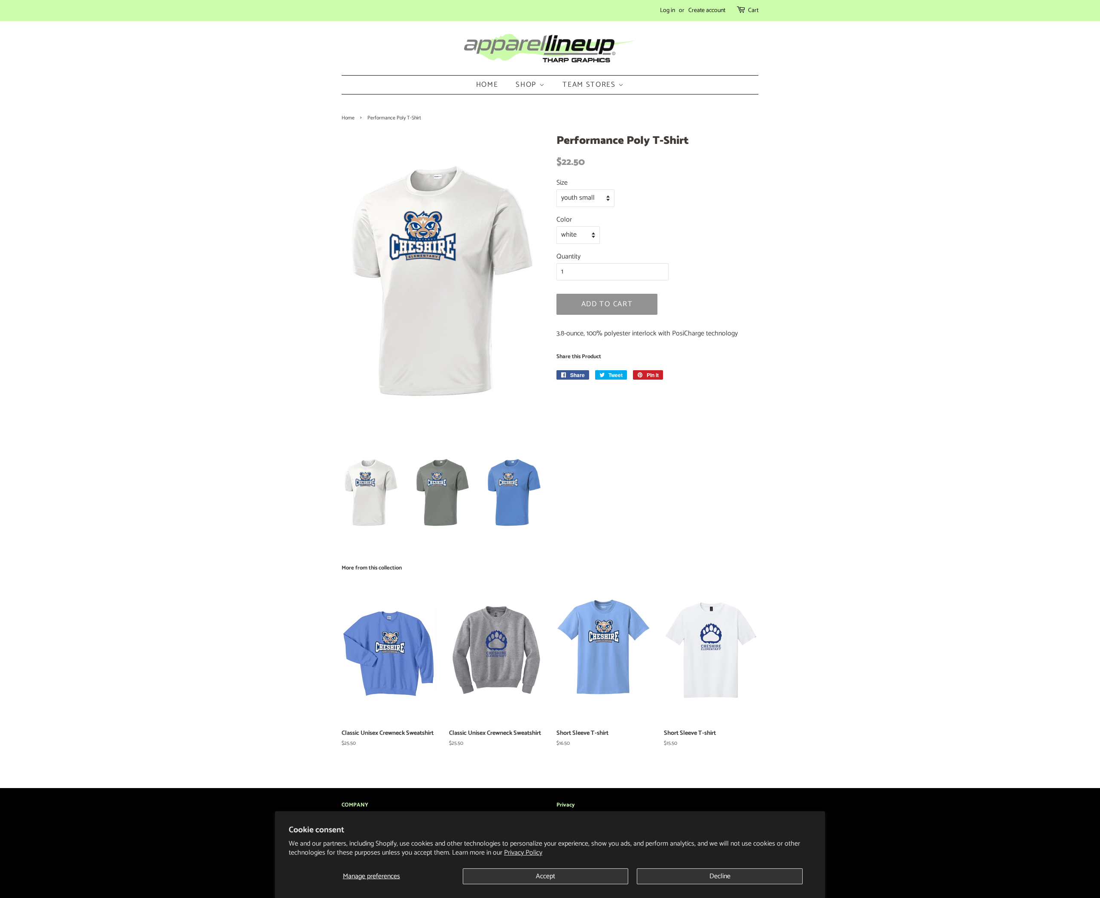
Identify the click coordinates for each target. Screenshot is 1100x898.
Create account (706, 10)
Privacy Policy (523, 852)
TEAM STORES (590, 85)
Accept (545, 876)
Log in (667, 10)
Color (564, 219)
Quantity (568, 256)
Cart (753, 10)
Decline (719, 876)
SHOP (527, 85)
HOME (487, 85)
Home (348, 118)
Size (562, 183)
